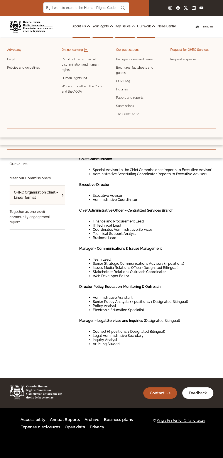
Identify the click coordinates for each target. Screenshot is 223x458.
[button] (197, 27)
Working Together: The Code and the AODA (82, 89)
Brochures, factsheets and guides (134, 70)
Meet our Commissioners (30, 178)
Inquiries (122, 89)
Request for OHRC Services (189, 49)
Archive (91, 419)
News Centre (166, 26)
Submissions (125, 106)
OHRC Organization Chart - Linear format (36, 195)
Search (122, 7)
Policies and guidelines (23, 67)
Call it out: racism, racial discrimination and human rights (80, 64)
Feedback (198, 393)
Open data (75, 426)
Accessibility (32, 419)
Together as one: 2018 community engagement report (30, 217)
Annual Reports (65, 419)
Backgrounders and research (136, 59)
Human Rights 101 (74, 78)
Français (207, 26)
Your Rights (101, 26)
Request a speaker (183, 59)
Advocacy (14, 49)
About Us (80, 26)
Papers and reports (130, 97)
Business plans (118, 419)
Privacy (97, 426)
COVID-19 (123, 81)
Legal (11, 59)
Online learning (73, 49)
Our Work (144, 26)
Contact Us (160, 393)
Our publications (127, 49)
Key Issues (123, 26)
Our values (18, 164)
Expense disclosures (40, 426)
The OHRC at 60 (127, 114)
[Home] (31, 27)
